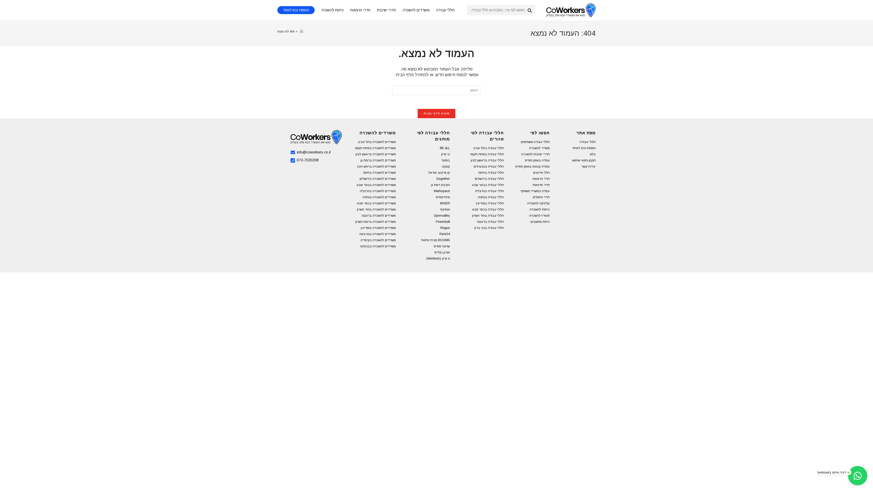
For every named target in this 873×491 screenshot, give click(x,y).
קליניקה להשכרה (538, 203)
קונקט (446, 166)
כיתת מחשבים (540, 221)
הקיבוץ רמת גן (440, 185)
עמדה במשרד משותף (535, 191)
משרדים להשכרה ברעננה (379, 215)
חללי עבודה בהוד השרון (488, 215)
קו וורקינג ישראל (439, 172)
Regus (445, 228)
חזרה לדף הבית (437, 113)
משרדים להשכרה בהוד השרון (376, 209)
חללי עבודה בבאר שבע (488, 185)
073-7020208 (308, 160)
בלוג (593, 154)
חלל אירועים (541, 172)
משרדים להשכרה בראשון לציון (376, 154)
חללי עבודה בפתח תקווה (487, 154)
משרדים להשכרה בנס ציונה (377, 234)
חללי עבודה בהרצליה (489, 191)
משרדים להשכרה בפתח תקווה (375, 148)
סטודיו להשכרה (539, 215)
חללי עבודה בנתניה (491, 197)
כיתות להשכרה (540, 209)
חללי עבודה (588, 142)
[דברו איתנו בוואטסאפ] (857, 475)
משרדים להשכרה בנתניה (379, 197)
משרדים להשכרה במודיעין (378, 228)
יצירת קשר (588, 166)
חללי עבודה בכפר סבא (488, 209)
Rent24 (444, 234)
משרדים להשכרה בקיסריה (378, 240)
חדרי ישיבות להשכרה (535, 154)
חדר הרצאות (541, 178)
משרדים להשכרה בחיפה (379, 172)
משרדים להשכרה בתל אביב (377, 142)
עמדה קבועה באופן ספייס (532, 166)
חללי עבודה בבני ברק (489, 228)
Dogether (443, 178)
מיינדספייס (443, 197)
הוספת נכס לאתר (584, 148)
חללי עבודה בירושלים (489, 178)
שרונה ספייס (442, 246)
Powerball (443, 221)
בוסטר (445, 160)
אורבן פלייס (442, 252)
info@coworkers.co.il (314, 152)
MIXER (445, 203)
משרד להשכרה (539, 148)
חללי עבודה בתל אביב (488, 148)
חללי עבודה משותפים (535, 142)
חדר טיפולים (541, 197)
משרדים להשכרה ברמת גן (378, 160)
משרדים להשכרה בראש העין (376, 166)
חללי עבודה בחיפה (491, 172)
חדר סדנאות (541, 185)
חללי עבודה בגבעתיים (489, 166)
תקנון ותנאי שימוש (584, 160)
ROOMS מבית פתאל (435, 240)
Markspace (442, 191)
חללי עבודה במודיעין (490, 203)
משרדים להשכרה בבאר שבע (376, 185)
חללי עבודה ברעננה (490, 221)
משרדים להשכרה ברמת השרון (375, 221)
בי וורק (445, 154)
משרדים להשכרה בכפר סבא (376, 203)
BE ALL (445, 148)
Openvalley (442, 215)
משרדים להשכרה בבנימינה (378, 246)
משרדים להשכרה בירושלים (378, 178)
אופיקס (445, 209)
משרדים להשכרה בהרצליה (378, 191)
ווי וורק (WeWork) (438, 258)
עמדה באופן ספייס (537, 160)
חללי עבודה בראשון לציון (487, 160)
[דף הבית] (301, 31)
